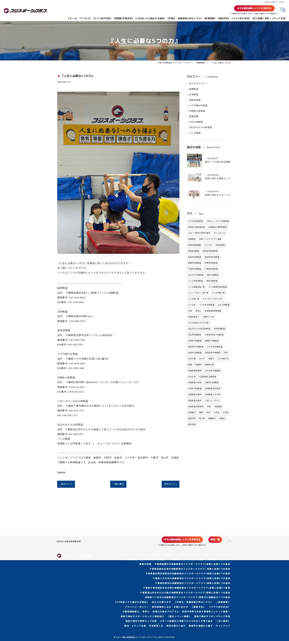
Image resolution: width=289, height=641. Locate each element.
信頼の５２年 (208, 316)
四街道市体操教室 (210, 251)
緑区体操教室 (212, 280)
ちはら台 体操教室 (195, 274)
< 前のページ (66, 484)
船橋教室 (193, 89)
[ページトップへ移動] (230, 541)
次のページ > (170, 484)
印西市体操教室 (211, 262)
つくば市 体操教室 (206, 304)
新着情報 (61, 472)
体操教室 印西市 (195, 394)
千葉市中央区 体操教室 (214, 334)
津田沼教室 (195, 100)
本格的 (222, 418)
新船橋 (198, 364)
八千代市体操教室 (195, 221)
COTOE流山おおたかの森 (198, 322)
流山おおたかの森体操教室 (199, 328)
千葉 (209, 406)
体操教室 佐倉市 (195, 400)
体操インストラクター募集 (210, 239)
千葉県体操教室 (211, 268)
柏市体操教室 (219, 328)
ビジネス (208, 245)
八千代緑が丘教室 (198, 105)
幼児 (208, 412)
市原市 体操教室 (212, 382)
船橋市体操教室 (194, 262)
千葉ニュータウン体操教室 (217, 221)
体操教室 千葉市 (195, 382)
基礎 (201, 412)
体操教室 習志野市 (212, 388)
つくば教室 (195, 133)
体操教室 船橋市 (195, 370)
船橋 (190, 364)
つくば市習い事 (218, 292)
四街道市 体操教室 (212, 352)
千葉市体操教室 (194, 268)
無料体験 (192, 424)
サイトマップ (223, 625)
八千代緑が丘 (223, 358)
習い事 (202, 418)
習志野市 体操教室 (195, 346)
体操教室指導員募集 (213, 310)
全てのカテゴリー (198, 83)
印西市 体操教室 (195, 340)
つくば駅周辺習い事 (196, 286)
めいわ (202, 358)
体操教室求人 (193, 316)
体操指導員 (220, 245)
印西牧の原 (209, 364)
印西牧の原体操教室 (196, 227)
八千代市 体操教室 (214, 346)
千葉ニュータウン (212, 400)
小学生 (216, 412)
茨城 (190, 310)
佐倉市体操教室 (194, 257)
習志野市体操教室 (212, 257)
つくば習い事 (193, 298)
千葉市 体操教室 (195, 388)
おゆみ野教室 (196, 122)
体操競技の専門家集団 (217, 227)
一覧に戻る (118, 484)
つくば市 (192, 304)
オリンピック (219, 233)
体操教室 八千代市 (212, 394)
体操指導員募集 (194, 245)
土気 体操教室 (223, 304)
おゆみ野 (192, 376)
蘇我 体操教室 (212, 274)
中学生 (225, 412)
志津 (226, 352)
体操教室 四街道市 (195, 406)
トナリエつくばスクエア (213, 298)
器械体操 (192, 418)
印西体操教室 (193, 251)
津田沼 (211, 358)
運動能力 (212, 418)
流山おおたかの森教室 (200, 127)
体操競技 (192, 239)
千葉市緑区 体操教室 (207, 376)
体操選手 (192, 412)
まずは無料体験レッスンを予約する (254, 8)
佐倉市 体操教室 (195, 352)
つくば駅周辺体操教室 (217, 286)
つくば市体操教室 (195, 280)
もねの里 (192, 358)
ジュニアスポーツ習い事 (198, 292)
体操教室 (218, 406)
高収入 (198, 310)
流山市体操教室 (194, 334)
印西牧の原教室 (197, 111)
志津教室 (193, 94)
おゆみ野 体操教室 (212, 370)
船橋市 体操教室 (212, 340)
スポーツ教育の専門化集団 (199, 233)
